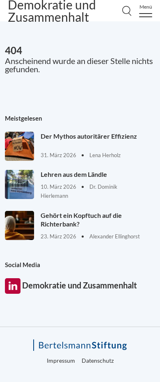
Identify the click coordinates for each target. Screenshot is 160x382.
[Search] (127, 10)
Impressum (61, 360)
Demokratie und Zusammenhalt (13, 286)
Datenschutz (98, 360)
